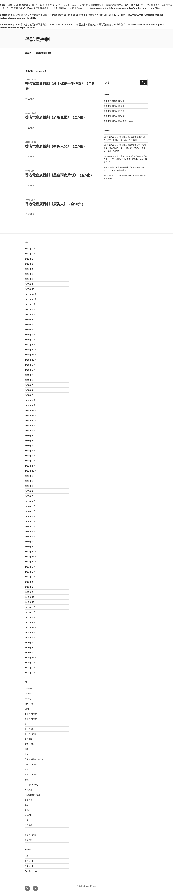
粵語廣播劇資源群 (43, 53)
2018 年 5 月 (30, 642)
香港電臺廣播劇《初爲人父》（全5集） (56, 145)
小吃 (26, 749)
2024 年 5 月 (30, 385)
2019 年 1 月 (30, 622)
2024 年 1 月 (30, 405)
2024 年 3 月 (30, 395)
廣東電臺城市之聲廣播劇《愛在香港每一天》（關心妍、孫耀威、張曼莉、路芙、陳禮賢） (125, 148)
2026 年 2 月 (30, 279)
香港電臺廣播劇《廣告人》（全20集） (55, 203)
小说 (26, 754)
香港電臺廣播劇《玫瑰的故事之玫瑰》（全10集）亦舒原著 (124, 169)
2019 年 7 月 (30, 617)
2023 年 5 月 (30, 445)
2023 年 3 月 (30, 455)
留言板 (28, 53)
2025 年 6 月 (30, 319)
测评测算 (28, 789)
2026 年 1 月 (30, 284)
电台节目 (28, 799)
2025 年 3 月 (30, 334)
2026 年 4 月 (30, 269)
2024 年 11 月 (30, 354)
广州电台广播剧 (31, 764)
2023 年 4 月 (30, 450)
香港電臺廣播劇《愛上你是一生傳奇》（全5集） (59, 86)
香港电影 (28, 840)
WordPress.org (31, 871)
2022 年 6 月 (30, 480)
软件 (26, 830)
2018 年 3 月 (30, 647)
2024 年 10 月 (30, 359)
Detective (29, 693)
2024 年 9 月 (30, 364)
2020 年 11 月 (30, 556)
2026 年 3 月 (30, 274)
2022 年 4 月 (30, 491)
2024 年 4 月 (30, 390)
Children (28, 688)
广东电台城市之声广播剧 (35, 759)
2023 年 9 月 (30, 425)
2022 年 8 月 (30, 475)
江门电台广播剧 (31, 784)
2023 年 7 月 (30, 435)
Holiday (28, 698)
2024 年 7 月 (30, 375)
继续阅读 (29, 98)
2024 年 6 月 (30, 380)
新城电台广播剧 (31, 774)
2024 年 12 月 (30, 349)
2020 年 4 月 (30, 581)
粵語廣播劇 (37, 38)
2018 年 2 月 (30, 652)
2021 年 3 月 (30, 536)
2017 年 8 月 (30, 667)
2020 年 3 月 (30, 586)
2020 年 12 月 (30, 551)
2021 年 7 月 (30, 516)
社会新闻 (28, 814)
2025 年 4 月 (30, 329)
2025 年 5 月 (30, 324)
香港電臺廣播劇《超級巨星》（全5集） (56, 116)
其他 (26, 723)
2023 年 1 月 (30, 465)
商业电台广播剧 (31, 734)
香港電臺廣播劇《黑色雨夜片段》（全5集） (59, 174)
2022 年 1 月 (30, 501)
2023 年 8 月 (30, 430)
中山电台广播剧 (31, 713)
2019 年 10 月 (30, 602)
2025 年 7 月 (30, 314)
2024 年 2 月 (30, 400)
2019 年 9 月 (30, 607)
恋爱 (26, 769)
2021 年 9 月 (30, 506)
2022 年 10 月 (30, 470)
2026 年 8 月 (30, 248)
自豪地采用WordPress (86, 886)
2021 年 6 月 (30, 521)
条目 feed (29, 861)
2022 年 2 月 (30, 496)
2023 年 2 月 (30, 460)
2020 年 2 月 (30, 592)
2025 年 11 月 (30, 294)
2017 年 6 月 (30, 672)
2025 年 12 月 (30, 289)
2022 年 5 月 (30, 485)
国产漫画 (28, 739)
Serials (27, 708)
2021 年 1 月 (30, 546)
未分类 (27, 779)
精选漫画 (28, 824)
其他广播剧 (29, 729)
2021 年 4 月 (30, 531)
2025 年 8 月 (30, 309)
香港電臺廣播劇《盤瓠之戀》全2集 (118, 121)
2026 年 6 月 (30, 258)
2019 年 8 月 (30, 612)
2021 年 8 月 (30, 511)
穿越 (26, 819)
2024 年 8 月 (30, 369)
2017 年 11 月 (30, 657)
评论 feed (29, 866)
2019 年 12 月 (30, 597)
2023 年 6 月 (30, 440)
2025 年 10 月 (30, 299)
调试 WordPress (25, 8)
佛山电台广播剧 (31, 718)
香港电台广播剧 (31, 835)
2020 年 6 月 (30, 571)
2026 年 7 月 (30, 253)
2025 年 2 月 (30, 339)
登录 (26, 856)
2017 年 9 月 (30, 662)
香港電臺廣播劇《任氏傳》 (115, 111)
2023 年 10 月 (30, 420)
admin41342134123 (112, 137)
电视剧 (27, 809)
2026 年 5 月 (30, 263)
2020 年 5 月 (30, 576)
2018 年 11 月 (30, 627)
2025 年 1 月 (30, 344)
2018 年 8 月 (30, 637)
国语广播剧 (29, 744)
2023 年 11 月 (30, 415)
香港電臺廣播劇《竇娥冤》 (115, 116)
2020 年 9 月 (30, 566)
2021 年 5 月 (30, 526)
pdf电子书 (29, 703)
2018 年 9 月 (30, 632)
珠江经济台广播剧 (32, 794)
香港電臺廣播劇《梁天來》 (115, 100)
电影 (26, 804)
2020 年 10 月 (30, 561)
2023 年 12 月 (30, 410)
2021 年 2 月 (30, 541)
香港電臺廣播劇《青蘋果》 (115, 106)
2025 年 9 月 (30, 304)
